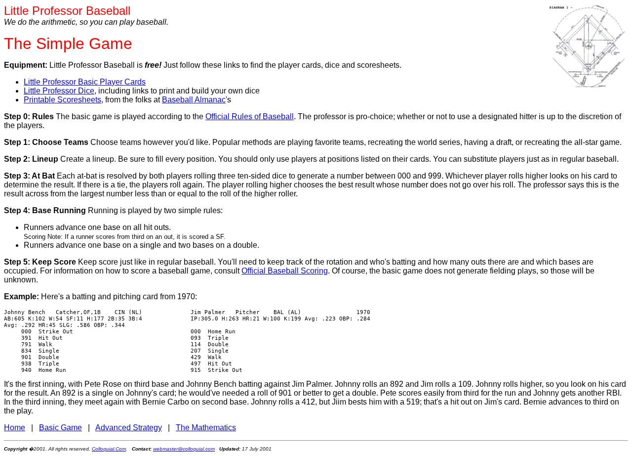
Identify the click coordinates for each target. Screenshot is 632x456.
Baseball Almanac (194, 99)
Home (14, 427)
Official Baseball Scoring (284, 271)
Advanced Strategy (128, 427)
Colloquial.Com (109, 449)
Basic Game (60, 427)
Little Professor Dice (59, 91)
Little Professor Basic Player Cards (85, 82)
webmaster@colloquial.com (184, 449)
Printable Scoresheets (62, 99)
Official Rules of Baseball (249, 116)
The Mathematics (206, 427)
